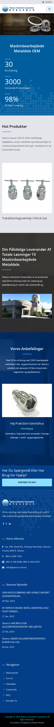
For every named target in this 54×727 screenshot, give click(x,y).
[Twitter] (6, 523)
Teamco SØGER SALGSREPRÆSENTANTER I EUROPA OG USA (24, 640)
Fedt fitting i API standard (19, 218)
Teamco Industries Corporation (34, 717)
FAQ (8, 695)
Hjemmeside (12, 673)
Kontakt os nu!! (27, 482)
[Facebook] (3, 523)
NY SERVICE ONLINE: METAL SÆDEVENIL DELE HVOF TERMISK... (25, 609)
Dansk (48, 2)
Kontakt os (11, 701)
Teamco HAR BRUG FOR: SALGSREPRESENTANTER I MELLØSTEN (22, 625)
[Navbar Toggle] (49, 9)
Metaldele (11, 684)
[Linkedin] (10, 523)
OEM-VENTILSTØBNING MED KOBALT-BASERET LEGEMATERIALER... (26, 594)
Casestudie (11, 690)
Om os (9, 678)
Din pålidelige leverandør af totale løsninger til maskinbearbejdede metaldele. (26, 257)
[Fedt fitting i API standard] (28, 188)
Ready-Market (38, 723)
